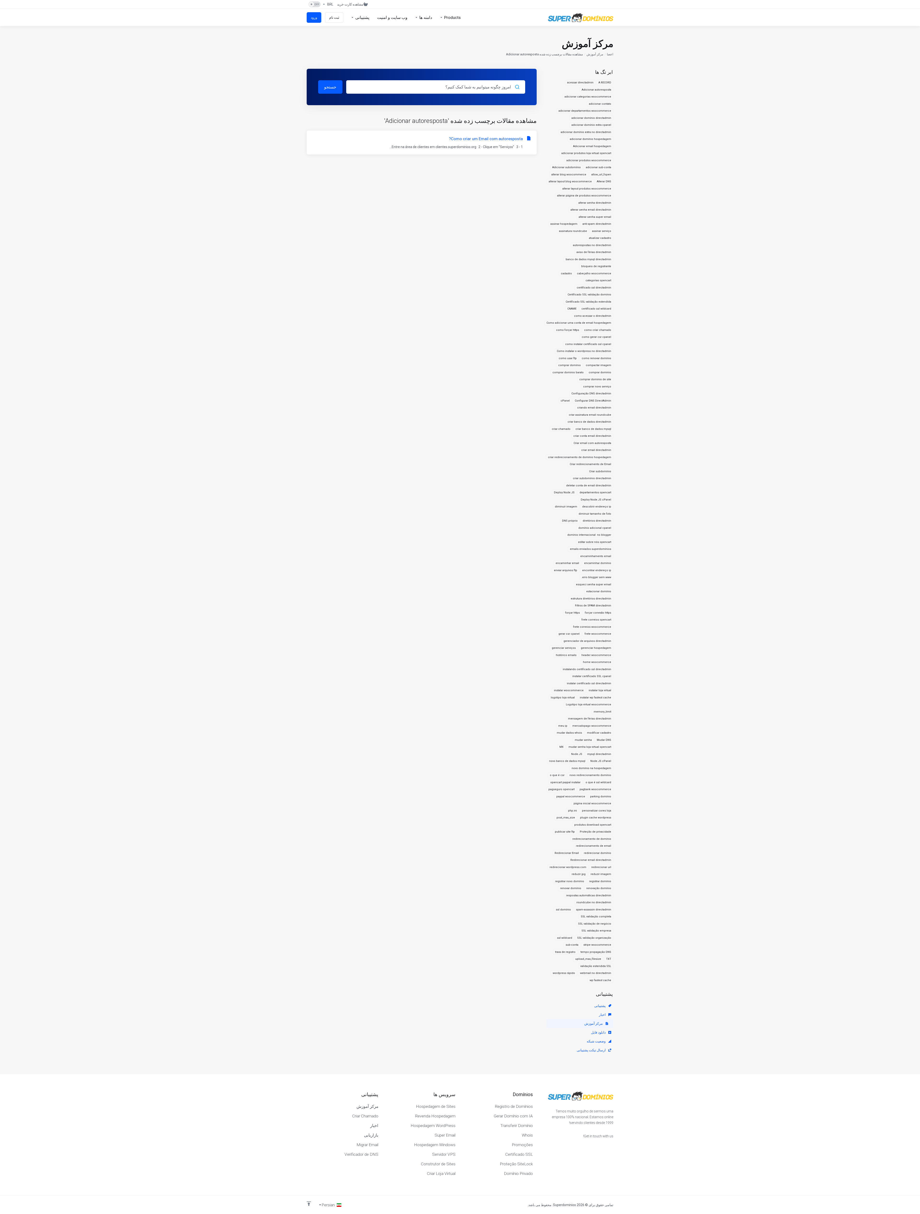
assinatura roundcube (573, 231)
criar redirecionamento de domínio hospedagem (579, 457)
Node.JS (576, 754)
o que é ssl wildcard (598, 782)
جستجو (330, 87)
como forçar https (567, 330)
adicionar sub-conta (598, 167)
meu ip (562, 725)
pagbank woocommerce (595, 789)
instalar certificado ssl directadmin (589, 683)
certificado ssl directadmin (594, 287)
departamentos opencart (595, 492)
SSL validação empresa (596, 930)
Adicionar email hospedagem (592, 146)
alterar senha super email (595, 217)
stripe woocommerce (597, 944)
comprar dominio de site (595, 379)
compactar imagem (598, 365)
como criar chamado (597, 330)
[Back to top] (309, 1204)
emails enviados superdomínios (590, 549)
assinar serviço (601, 231)
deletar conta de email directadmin (588, 485)
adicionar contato (600, 103)
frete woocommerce (598, 633)
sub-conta (572, 944)
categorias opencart (598, 280)
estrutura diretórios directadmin (591, 598)
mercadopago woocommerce (591, 725)
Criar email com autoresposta (592, 443)
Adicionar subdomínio (566, 167)
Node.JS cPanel (600, 761)
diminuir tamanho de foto (595, 513)
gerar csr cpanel (569, 633)
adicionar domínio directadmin (591, 118)
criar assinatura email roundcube (590, 414)
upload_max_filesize (588, 959)
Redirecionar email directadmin (590, 860)
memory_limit (602, 711)
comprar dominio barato (568, 372)
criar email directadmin (596, 450)
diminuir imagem (566, 506)
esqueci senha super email (593, 584)
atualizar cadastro (600, 238)
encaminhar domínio (597, 563)
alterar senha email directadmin (590, 209)
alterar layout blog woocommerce (570, 181)
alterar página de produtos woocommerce (584, 195)
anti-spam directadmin (596, 223)
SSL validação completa (596, 916)
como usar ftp (568, 358)
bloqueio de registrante (596, 266)
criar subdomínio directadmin (592, 478)
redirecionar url (601, 867)
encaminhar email (567, 563)
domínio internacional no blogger (589, 534)
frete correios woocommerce (592, 626)
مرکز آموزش (594, 54)
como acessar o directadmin (592, 315)
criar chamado (561, 429)
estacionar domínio (598, 591)
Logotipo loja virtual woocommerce (588, 704)
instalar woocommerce (569, 690)
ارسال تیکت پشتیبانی (591, 1050)
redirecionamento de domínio (591, 838)
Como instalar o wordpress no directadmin (584, 351)
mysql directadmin (599, 754)
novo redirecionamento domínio (590, 775)
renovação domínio (598, 888)
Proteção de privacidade (595, 831)
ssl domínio (563, 909)
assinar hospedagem (563, 223)
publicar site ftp (565, 831)
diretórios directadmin (597, 520)
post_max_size (566, 817)
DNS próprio (570, 520)
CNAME (571, 308)
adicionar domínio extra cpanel (591, 125)
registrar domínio (600, 881)
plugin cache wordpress (595, 817)
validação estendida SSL (595, 966)
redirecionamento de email (593, 845)
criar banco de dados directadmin (589, 421)
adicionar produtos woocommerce (588, 160)
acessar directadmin (580, 82)
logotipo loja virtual (563, 697)
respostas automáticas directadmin (588, 895)
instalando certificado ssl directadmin (587, 669)
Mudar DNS (604, 740)
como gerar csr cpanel (596, 337)
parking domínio (600, 796)
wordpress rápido (564, 973)
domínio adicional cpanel (594, 527)
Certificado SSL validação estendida (588, 301)
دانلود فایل (598, 1032)
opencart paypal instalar (565, 782)
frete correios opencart (596, 619)
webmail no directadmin (595, 973)
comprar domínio (569, 365)
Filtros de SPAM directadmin (593, 605)
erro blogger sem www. (596, 577)
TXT (608, 959)
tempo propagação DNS (596, 952)
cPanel (565, 400)
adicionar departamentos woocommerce (584, 110)
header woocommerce (596, 655)
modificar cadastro (599, 732)
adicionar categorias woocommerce (587, 96)
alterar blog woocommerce (568, 174)
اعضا (610, 54)
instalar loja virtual (600, 690)
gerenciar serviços (564, 648)
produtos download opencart (592, 824)
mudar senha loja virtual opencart (590, 746)
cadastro (566, 273)
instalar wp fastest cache (595, 697)
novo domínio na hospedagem (591, 768)
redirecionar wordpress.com (568, 867)
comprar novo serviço (597, 386)
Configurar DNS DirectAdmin (593, 400)
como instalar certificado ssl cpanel (588, 344)
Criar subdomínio (600, 471)
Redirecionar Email (567, 853)
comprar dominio (600, 372)
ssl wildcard (564, 937)
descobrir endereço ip (596, 506)
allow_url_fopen (601, 174)
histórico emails (566, 655)
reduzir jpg (579, 874)
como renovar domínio (596, 358)
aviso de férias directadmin (593, 252)
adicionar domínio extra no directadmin (586, 132)
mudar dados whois (569, 732)
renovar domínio (570, 888)
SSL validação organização (594, 937)
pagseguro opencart (561, 789)
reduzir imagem (601, 874)
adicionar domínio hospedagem (590, 139)
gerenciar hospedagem (596, 648)
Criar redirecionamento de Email (590, 464)
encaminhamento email (595, 556)
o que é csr (557, 775)
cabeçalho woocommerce (594, 273)
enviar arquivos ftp (565, 570)
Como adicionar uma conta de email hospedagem (578, 322)
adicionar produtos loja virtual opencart (586, 153)
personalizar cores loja (596, 810)
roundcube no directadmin (593, 902)
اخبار (602, 1015)
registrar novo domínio (569, 881)
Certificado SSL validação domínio (589, 294)
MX (561, 746)
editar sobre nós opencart (594, 542)
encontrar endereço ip (596, 570)
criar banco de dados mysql (593, 429)
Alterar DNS (604, 181)
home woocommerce (597, 662)
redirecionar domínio (597, 853)
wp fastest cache (600, 980)
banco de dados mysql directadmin (588, 259)
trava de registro (565, 952)
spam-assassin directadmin (593, 909)
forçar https (572, 612)
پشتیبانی (600, 1006)
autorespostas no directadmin (592, 245)
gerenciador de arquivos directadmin (587, 641)
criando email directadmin (594, 407)
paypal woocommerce (570, 796)
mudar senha (583, 740)
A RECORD (604, 82)
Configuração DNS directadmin (591, 393)
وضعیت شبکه (596, 1041)
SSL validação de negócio (594, 923)
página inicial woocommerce (592, 803)
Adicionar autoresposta (596, 89)
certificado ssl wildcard (596, 308)
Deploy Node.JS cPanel (596, 499)
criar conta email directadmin (592, 435)
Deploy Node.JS (564, 492)
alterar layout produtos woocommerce (586, 188)
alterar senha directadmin (594, 202)
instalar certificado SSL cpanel (591, 676)
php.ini (572, 810)
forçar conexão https (598, 612)
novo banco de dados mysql (567, 761)
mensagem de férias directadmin (589, 718)
